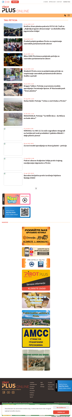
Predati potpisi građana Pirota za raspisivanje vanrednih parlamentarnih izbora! (43, 42)
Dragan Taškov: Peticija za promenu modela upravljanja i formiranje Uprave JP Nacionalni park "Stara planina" (44, 88)
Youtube (8, 2)
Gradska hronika (32, 387)
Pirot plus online (15, 9)
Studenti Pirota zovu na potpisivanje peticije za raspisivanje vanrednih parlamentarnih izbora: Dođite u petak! (43, 73)
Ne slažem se (61, 408)
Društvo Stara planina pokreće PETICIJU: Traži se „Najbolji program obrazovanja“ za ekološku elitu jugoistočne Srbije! (44, 28)
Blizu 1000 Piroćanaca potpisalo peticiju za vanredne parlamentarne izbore (41, 57)
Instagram (5, 2)
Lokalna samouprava (33, 383)
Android (25, 212)
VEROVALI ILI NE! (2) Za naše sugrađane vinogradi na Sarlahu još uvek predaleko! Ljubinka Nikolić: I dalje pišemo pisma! (44, 133)
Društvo (32, 393)
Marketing (66, 2)
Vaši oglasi (42, 383)
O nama (46, 2)
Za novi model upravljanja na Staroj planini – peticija (45, 146)
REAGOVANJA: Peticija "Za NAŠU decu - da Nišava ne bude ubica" (44, 117)
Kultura (32, 395)
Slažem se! (61, 412)
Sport (31, 397)
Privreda (32, 391)
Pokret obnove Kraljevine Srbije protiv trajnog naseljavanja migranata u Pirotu (43, 161)
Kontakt (59, 2)
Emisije (42, 387)
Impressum (52, 2)
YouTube (8, 392)
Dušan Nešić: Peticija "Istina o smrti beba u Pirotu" (45, 101)
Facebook (3, 2)
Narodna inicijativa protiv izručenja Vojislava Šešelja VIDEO (42, 176)
